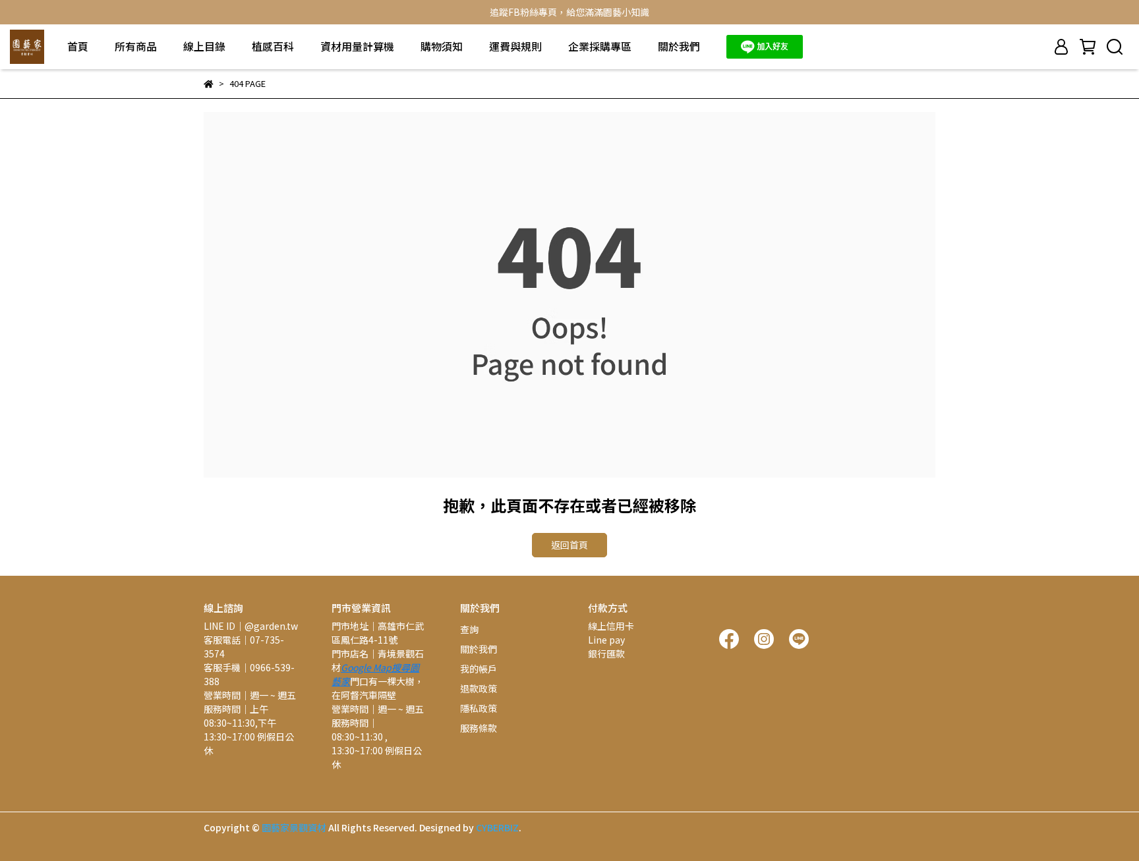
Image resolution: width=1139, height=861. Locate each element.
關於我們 (679, 46)
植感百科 (273, 46)
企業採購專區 (599, 46)
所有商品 (136, 46)
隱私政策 (478, 708)
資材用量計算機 (357, 46)
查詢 (469, 629)
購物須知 (442, 46)
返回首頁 (569, 544)
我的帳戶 (478, 668)
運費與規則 (515, 46)
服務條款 (478, 728)
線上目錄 (204, 46)
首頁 (77, 46)
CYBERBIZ (497, 827)
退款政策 (478, 688)
